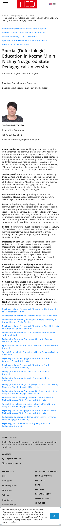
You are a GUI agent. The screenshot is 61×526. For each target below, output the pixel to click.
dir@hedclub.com (13, 463)
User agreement (43, 494)
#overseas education (36, 28)
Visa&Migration (9, 485)
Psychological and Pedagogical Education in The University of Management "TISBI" (30, 310)
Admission (7, 480)
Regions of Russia (43, 476)
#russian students (29, 36)
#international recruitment (32, 32)
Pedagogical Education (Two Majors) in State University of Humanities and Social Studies (29, 320)
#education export (39, 40)
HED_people (7, 500)
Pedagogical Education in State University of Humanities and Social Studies (28, 333)
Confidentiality (43, 498)
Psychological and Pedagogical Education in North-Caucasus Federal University (26, 359)
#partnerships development (15, 40)
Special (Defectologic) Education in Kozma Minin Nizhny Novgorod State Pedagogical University (28, 405)
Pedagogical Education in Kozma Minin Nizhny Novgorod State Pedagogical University (29, 418)
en (54, 4)
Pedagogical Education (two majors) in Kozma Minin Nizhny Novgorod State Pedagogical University (30, 385)
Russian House (9, 504)
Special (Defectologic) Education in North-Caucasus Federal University (30, 346)
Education (7, 490)
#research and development (15, 44)
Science (5, 495)
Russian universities (48, 471)
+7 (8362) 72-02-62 (13, 459)
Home (5, 15)
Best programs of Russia (22, 15)
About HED (40, 503)
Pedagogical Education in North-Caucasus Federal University (26, 372)
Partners (39, 489)
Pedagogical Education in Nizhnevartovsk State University (29, 315)
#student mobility (10, 36)
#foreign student (10, 32)
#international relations (13, 28)
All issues (40, 480)
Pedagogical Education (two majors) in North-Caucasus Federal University (28, 340)
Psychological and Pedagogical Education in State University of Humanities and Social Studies (30, 327)
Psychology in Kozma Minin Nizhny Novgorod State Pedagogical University (26, 424)
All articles (8, 471)
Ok (54, 516)
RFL (3, 476)
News (37, 485)
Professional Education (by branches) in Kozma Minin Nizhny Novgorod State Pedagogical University (27, 398)
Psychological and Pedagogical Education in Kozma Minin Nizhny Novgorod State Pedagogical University (29, 411)
